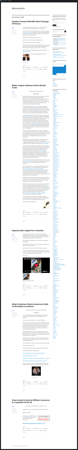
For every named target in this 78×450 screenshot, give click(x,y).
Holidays (54, 199)
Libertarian (54, 226)
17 (55, 70)
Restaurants (55, 290)
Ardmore (54, 98)
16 (53, 70)
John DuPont (55, 212)
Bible (54, 101)
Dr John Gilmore (55, 145)
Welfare (54, 337)
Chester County (55, 113)
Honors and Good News (56, 201)
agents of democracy (28, 161)
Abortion (54, 94)
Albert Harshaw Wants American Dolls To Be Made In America (30, 305)
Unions (54, 332)
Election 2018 (55, 154)
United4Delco (55, 333)
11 (57, 69)
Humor (54, 203)
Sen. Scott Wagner (55, 301)
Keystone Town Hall (56, 218)
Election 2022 (55, 162)
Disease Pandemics (56, 144)
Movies (54, 238)
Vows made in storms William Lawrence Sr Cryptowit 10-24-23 (31, 401)
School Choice (55, 298)
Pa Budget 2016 (55, 254)
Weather (54, 336)
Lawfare (54, 220)
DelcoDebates (55, 140)
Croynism (54, 131)
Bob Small (54, 107)
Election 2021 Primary (56, 161)
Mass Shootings (55, 232)
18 (57, 70)
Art (53, 99)
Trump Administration (56, 325)
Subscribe (54, 25)
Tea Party (54, 315)
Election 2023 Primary (56, 165)
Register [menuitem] (5, 0)
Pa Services (54, 260)
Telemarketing (55, 317)
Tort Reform (55, 320)
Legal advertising (55, 221)
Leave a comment (14, 33)
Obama (54, 243)
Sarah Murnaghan (55, 297)
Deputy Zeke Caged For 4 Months (28, 230)
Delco (54, 137)
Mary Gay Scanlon (55, 231)
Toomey (54, 319)
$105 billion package (29, 116)
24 (55, 72)
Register (54, 82)
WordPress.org (55, 86)
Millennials (55, 235)
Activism (54, 97)
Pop (53, 279)
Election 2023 (14, 32)
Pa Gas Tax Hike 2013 (56, 257)
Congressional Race (56, 125)
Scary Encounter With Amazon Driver (58, 57)
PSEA (54, 282)
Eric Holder (55, 173)
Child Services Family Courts (57, 116)
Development (55, 142)
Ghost (54, 182)
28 (63, 72)
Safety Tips (54, 293)
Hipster (54, 197)
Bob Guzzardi (55, 106)
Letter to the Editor (56, 225)
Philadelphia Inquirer (56, 273)
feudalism (54, 175)
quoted (26, 98)
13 (61, 69)
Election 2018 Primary (56, 155)
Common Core (55, 123)
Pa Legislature (55, 258)
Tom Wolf (54, 318)
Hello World (55, 196)
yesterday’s (28, 415)
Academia (54, 95)
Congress (54, 124)
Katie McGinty (55, 216)
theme (24, 315)
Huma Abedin (55, 202)
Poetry (54, 276)
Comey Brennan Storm (56, 122)
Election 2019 (55, 156)
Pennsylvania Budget (56, 263)
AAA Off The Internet (56, 93)
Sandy (54, 296)
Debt (54, 135)
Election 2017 (55, 153)
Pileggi (54, 274)
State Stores (55, 312)
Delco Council (55, 138)
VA (53, 334)
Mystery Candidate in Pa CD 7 (62, 38)
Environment (55, 172)
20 (61, 70)
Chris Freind (55, 118)
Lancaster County (55, 219)
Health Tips (55, 195)
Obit (53, 244)
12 (59, 69)
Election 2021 (55, 160)
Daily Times (55, 133)
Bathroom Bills (55, 100)
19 (59, 70)
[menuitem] (1, 0)
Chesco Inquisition (56, 112)
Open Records (55, 246)
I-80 (54, 205)
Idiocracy (54, 206)
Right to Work (55, 291)
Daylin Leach (55, 134)
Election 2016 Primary (56, 152)
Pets (53, 271)
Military (54, 234)
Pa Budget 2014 (55, 252)
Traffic (54, 321)
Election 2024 (55, 166)
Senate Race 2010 (55, 302)
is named (33, 363)
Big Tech (54, 103)
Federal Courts (55, 174)
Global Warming (55, 183)
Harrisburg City (55, 192)
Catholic (54, 111)
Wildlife (54, 338)
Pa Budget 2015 (55, 253)
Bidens (54, 102)
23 (53, 72)
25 (57, 72)
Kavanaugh (54, 217)
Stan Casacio (55, 310)
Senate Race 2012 (55, 303)
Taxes (54, 314)
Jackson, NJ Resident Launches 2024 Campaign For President (34, 353)
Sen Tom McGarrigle (56, 300)
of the (31, 348)
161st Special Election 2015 (57, 92)
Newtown (54, 242)
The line (39, 111)
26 (59, 72)
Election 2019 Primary (56, 157)
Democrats (54, 141)
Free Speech (55, 177)
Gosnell (54, 185)
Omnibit (54, 245)
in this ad (36, 235)
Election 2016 (55, 151)
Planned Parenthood (56, 275)
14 (63, 69)
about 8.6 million (36, 106)
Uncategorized (55, 331)
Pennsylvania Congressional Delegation (59, 264)
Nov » (63, 75)
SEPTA (54, 304)
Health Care (55, 194)
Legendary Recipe (55, 222)
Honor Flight (55, 200)
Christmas (54, 119)
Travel (54, 323)
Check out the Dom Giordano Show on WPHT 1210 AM (34, 423)
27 (61, 72)
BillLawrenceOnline (18, 8)
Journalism (54, 213)
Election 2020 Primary (56, 159)
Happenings (55, 191)
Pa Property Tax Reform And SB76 (58, 259)
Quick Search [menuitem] (9, 0)
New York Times (55, 241)
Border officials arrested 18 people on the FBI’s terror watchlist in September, (35, 168)
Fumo (54, 178)
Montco (54, 237)
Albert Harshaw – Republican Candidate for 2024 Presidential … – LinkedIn (36, 358)
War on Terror (55, 335)
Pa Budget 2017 (55, 255)
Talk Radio (54, 313)
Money (54, 236)
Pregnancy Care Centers (56, 280)
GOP (53, 184)
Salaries (54, 294)
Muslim (54, 240)
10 (55, 69)
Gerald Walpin (55, 181)
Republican (40, 50)
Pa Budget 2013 (55, 251)
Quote (54, 283)
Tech (54, 316)
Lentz (54, 223)
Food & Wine (55, 176)
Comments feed (55, 85)
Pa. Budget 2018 (55, 261)
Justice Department (56, 214)
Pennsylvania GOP (55, 266)
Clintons (54, 121)
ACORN (54, 96)
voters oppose (45, 143)
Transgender (55, 322)
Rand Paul (54, 285)
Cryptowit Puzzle (55, 132)
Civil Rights (55, 120)
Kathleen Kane (55, 215)
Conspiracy (54, 126)
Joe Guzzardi (14, 96)
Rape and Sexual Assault (56, 286)
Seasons (54, 299)
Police (54, 277)
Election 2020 (55, 158)
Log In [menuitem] (3, 0)
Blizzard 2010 (55, 105)
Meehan (54, 233)
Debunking (54, 136)
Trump (54, 324)
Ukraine (54, 330)
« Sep (55, 75)
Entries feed (55, 84)
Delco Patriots (55, 139)
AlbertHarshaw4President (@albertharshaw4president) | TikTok (34, 360)
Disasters (54, 143)
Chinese (54, 117)
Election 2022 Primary (56, 163)
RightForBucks (55, 292)
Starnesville (55, 311)
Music (54, 239)
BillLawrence (14, 29)
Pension (54, 270)
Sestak (54, 305)
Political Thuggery (55, 278)
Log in (54, 83)
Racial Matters (55, 284)
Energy (54, 171)
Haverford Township (56, 193)
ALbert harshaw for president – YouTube (30, 355)
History (54, 198)
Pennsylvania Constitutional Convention (59, 265)
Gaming (54, 179)
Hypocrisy (54, 204)
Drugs (54, 146)
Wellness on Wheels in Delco (57, 54)
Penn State (54, 262)
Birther (54, 104)
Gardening (54, 180)
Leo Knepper (55, 224)
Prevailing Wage (55, 281)
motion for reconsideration (28, 32)
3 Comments (14, 316)
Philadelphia (55, 272)
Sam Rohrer (55, 295)
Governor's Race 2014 (56, 186)
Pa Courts (54, 256)
